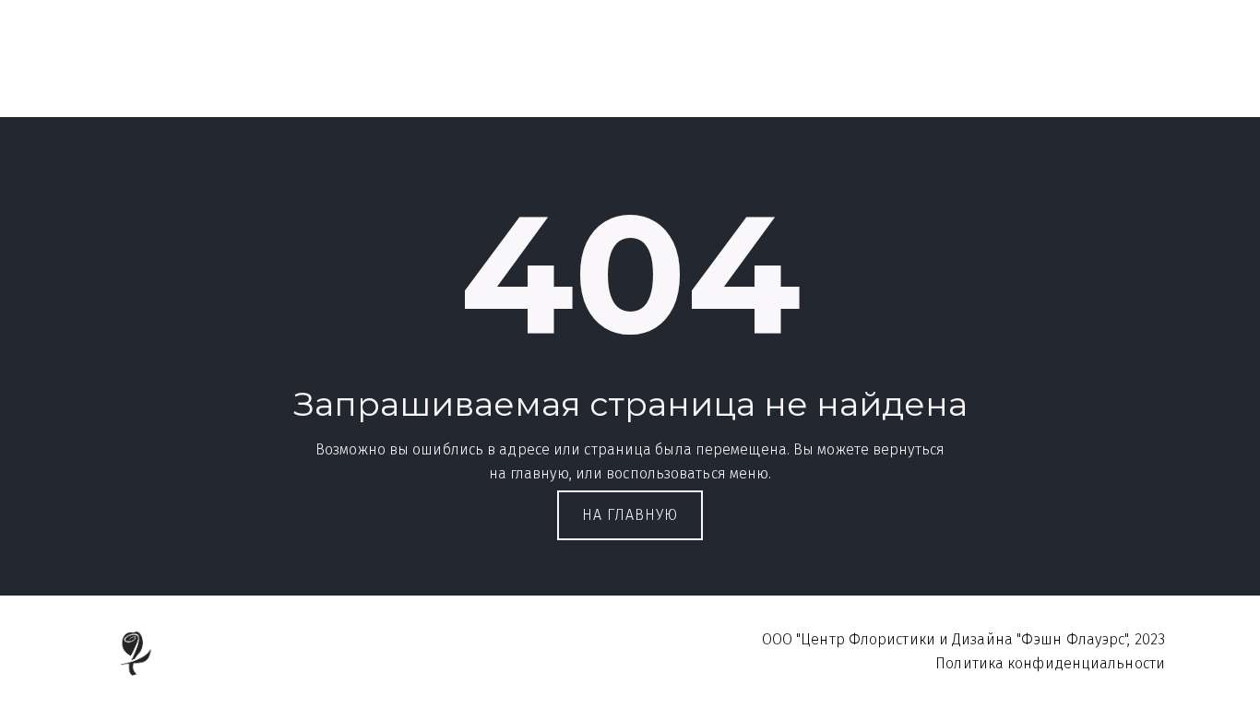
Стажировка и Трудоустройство (619, 65)
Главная (134, 65)
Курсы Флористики (265, 65)
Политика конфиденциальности (975, 65)
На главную (630, 515)
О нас (784, 65)
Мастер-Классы (421, 65)
